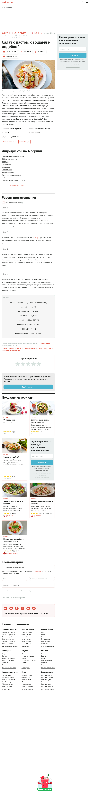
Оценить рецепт (47, 13)
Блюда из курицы (8, 660)
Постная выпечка (47, 682)
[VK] (11, 608)
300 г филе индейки (9, 159)
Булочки (44, 656)
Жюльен (24, 654)
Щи (42, 632)
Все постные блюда (47, 689)
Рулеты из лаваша (28, 656)
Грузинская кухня (8, 677)
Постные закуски (47, 677)
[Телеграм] (5, 608)
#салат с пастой (47, 348)
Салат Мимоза (26, 641)
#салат (39, 348)
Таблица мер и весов (16, 186)
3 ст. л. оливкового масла (11, 175)
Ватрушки (44, 654)
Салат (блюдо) (24, 142)
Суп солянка (45, 641)
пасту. (36, 237)
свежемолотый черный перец (13, 180)
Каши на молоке (27, 686)
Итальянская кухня (9, 142)
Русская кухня (6, 675)
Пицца (4, 654)
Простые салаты (27, 632)
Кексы (43, 658)
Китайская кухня (7, 682)
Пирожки (44, 663)
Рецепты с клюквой (8, 641)
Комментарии (82, 13)
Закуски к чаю (26, 665)
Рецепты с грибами (8, 637)
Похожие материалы (65, 13)
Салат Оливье (26, 635)
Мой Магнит (38, 33)
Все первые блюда (47, 646)
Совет (35, 13)
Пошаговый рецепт (21, 13)
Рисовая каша (26, 680)
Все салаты (25, 646)
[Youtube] (28, 608)
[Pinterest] (22, 608)
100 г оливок (7, 169)
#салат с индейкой (30, 348)
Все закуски (26, 668)
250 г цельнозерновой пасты (13, 156)
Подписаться (42, 462)
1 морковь (6, 167)
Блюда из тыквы (7, 643)
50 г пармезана (8, 172)
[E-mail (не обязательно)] (42, 579)
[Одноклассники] (17, 608)
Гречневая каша (27, 675)
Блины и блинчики (8, 658)
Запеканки (5, 663)
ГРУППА (5, 417)
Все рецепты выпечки (48, 668)
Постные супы (46, 680)
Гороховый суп (46, 639)
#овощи (4, 348)
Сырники (5, 656)
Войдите (38, 571)
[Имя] (14, 579)
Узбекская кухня (7, 684)
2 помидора (6, 164)
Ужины (4, 665)
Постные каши (46, 684)
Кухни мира (6, 689)
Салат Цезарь (26, 637)
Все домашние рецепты (10, 646)
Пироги (43, 665)
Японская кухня (7, 686)
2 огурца (5, 162)
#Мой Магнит (19, 348)
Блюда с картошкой (8, 635)
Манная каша (26, 682)
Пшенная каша (27, 684)
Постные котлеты (47, 686)
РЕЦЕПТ (5, 498)
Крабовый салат (27, 643)
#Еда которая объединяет (11, 350)
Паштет (24, 663)
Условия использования (42, 477)
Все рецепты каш (27, 689)
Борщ (43, 635)
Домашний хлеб (46, 660)
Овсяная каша (26, 677)
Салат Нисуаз (26, 639)
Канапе (24, 658)
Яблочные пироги (8, 639)
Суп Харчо (44, 643)
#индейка (10, 348)
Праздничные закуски (29, 660)
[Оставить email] (42, 456)
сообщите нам (45, 343)
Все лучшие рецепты (9, 668)
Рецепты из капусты (8, 632)
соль (3, 177)
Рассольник (45, 637)
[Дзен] (34, 608)
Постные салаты (46, 675)
